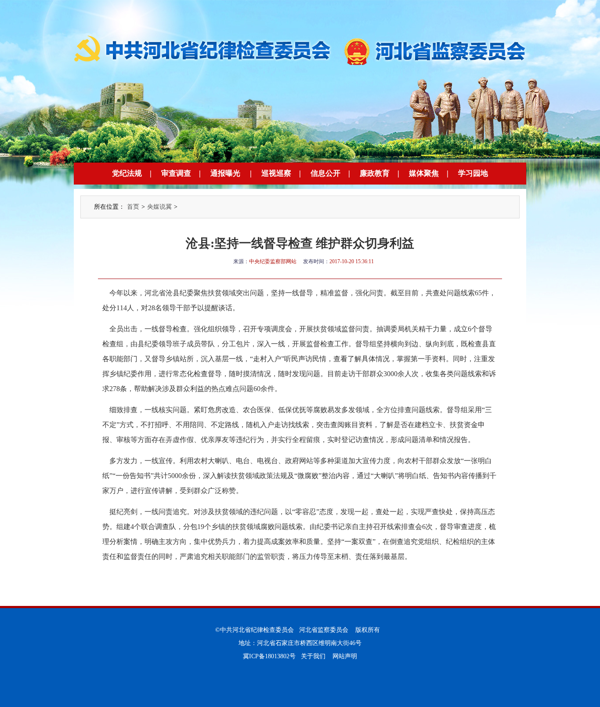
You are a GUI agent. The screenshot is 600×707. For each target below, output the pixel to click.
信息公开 (325, 173)
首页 (133, 206)
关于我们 (313, 656)
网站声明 (345, 656)
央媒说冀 (159, 206)
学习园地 (473, 173)
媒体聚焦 (424, 173)
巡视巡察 (276, 173)
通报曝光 (225, 173)
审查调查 (176, 173)
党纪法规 (127, 173)
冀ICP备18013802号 (269, 656)
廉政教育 (375, 173)
